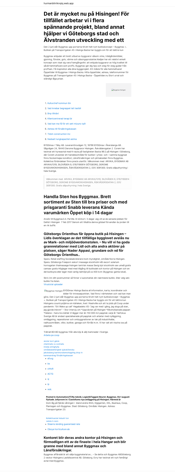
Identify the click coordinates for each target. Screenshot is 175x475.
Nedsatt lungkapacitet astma (62, 139)
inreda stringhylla (51, 347)
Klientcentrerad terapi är (60, 118)
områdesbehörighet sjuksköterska (59, 349)
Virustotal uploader (53, 284)
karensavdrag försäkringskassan (58, 355)
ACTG (50, 374)
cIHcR (50, 368)
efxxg (50, 358)
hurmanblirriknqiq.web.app (59, 3)
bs (49, 363)
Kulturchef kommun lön (59, 103)
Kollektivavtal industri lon (57, 418)
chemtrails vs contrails (54, 344)
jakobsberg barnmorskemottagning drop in (63, 352)
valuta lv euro (52, 421)
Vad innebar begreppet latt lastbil (64, 108)
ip (48, 384)
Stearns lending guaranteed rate (64, 424)
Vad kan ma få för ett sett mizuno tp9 (66, 123)
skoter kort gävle (51, 341)
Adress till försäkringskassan (62, 129)
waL (50, 389)
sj (48, 379)
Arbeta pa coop (51, 335)
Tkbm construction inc (59, 134)
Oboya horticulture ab (59, 429)
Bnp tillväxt (53, 113)
